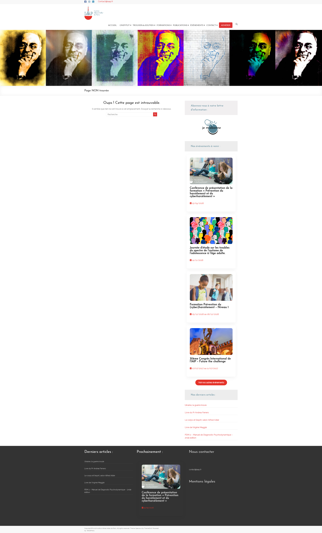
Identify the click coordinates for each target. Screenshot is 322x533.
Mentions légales (202, 481)
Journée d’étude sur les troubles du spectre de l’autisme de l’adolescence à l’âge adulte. (209, 250)
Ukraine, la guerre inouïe (196, 405)
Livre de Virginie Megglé (196, 427)
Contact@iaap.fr (105, 1)
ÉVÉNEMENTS (196, 25)
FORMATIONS (163, 25)
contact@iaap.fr (195, 470)
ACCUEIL (112, 25)
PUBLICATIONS (180, 25)
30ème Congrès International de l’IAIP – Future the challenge (210, 360)
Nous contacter (201, 452)
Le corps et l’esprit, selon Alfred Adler (202, 420)
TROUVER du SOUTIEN (143, 25)
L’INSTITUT (125, 25)
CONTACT (211, 25)
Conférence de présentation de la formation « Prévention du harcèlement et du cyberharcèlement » (211, 192)
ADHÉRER (225, 25)
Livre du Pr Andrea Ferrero (197, 412)
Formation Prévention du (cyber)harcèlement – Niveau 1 (209, 306)
